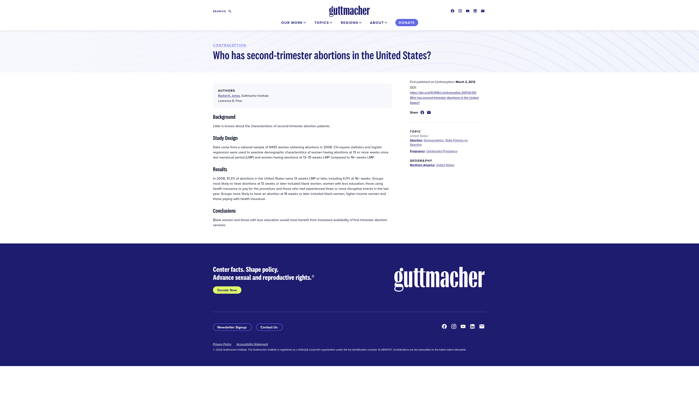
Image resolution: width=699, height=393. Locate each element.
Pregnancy (417, 151)
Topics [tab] (322, 22)
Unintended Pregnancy (441, 151)
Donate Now (227, 290)
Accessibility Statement (252, 344)
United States (445, 165)
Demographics (434, 140)
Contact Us (269, 327)
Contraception (229, 45)
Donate (407, 22)
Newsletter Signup (232, 327)
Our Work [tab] (292, 22)
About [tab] (377, 22)
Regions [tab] (349, 22)
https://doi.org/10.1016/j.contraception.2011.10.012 (443, 92)
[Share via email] (429, 112)
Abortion (416, 140)
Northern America (422, 165)
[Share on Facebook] (422, 112)
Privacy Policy (222, 344)
